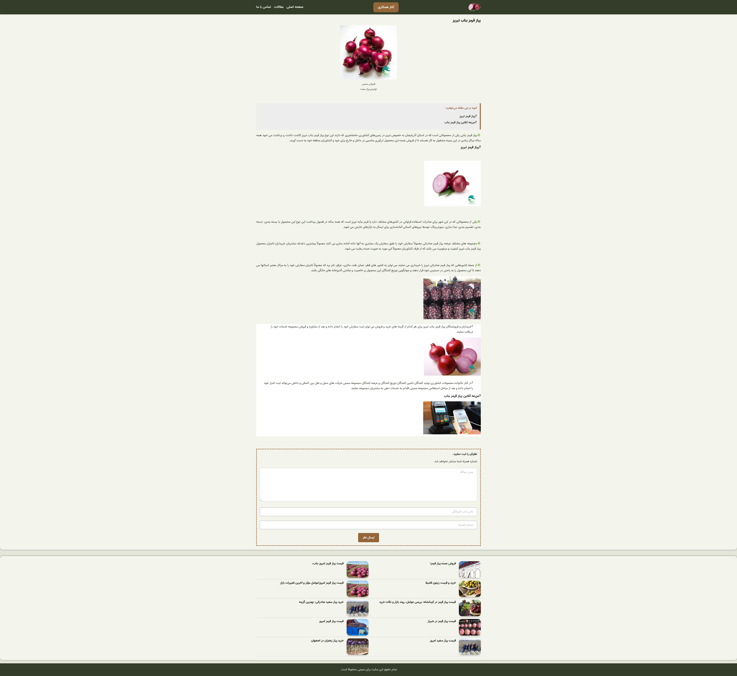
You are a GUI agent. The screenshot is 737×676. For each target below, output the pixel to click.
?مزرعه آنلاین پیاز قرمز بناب (460, 122)
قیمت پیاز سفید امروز (443, 640)
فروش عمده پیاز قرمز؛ (443, 563)
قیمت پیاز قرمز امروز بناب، (328, 563)
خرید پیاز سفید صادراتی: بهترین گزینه (321, 602)
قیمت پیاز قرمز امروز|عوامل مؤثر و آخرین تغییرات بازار (312, 583)
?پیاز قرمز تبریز (468, 116)
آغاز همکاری (386, 7)
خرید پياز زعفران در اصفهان (327, 640)
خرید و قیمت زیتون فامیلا (441, 583)
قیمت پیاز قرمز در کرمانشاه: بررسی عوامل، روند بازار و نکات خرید (417, 602)
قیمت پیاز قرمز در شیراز (442, 621)
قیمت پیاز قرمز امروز (331, 621)
